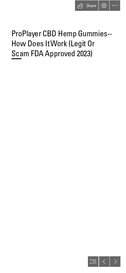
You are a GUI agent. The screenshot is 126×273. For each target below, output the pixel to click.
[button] (86, 5)
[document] (63, 136)
